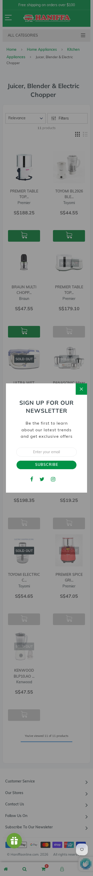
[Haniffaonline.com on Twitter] (42, 479)
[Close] (81, 389)
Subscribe (46, 464)
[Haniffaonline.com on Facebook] (31, 479)
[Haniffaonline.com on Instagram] (53, 479)
